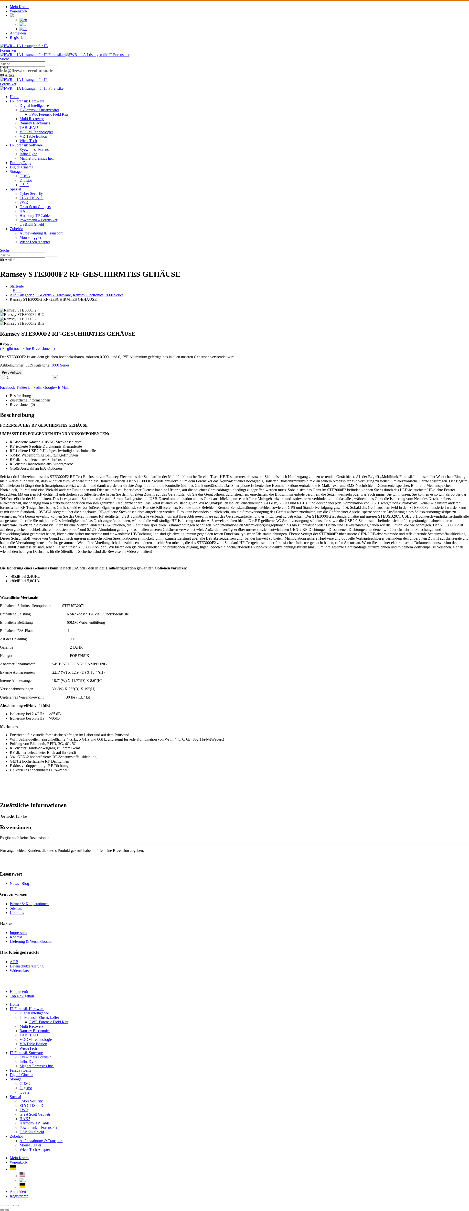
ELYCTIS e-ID (31, 198)
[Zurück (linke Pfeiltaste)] (2, 1210)
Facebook (7, 387)
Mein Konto (19, 7)
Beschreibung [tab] (20, 396)
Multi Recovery (32, 119)
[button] (5, 59)
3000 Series (60, 365)
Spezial (15, 189)
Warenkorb (18, 11)
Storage (15, 171)
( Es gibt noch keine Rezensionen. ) (27, 348)
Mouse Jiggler (30, 237)
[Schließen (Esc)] (17, 1205)
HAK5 (25, 211)
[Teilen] (12, 1205)
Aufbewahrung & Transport (41, 233)
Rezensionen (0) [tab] (22, 404)
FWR (24, 202)
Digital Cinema (21, 167)
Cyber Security (31, 193)
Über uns (17, 913)
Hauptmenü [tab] (19, 991)
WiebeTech (28, 141)
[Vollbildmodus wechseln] (7, 1205)
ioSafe (24, 185)
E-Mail (63, 387)
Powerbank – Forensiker (38, 220)
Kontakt (16, 937)
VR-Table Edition (33, 136)
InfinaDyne (28, 154)
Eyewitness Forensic (35, 149)
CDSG (25, 176)
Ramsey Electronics (35, 123)
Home (14, 97)
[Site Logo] (24, 50)
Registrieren (19, 37)
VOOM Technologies (36, 132)
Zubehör (16, 229)
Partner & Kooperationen (29, 904)
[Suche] (51, 65)
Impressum (18, 933)
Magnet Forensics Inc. (37, 158)
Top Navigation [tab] (22, 996)
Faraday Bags (20, 163)
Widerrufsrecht (21, 970)
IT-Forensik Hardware (27, 101)
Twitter (21, 387)
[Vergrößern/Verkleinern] (2, 1205)
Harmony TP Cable (35, 215)
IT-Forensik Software (26, 145)
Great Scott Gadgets (35, 207)
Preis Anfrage (11, 372)
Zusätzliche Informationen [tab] (30, 400)
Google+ (50, 387)
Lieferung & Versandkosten (31, 941)
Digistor (26, 180)
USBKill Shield (32, 224)
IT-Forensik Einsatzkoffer (39, 110)
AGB (14, 962)
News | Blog (19, 883)
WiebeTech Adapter (35, 242)
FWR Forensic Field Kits (48, 114)
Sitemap (16, 908)
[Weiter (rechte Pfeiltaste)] (7, 1210)
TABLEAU (29, 127)
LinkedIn (35, 387)
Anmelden (18, 33)
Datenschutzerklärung (26, 966)
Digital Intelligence (34, 105)
